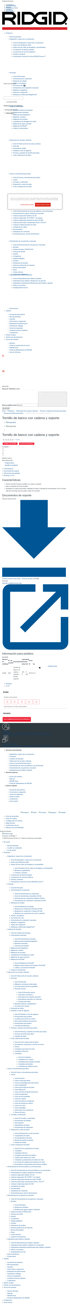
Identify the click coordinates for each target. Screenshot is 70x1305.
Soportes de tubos (20, 1036)
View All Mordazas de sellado (24, 906)
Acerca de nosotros (12, 339)
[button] (35, 1)
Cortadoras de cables (20, 227)
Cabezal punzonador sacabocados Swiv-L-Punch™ (30, 222)
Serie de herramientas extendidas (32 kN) (28, 896)
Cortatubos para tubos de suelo (25, 1049)
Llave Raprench (20, 1089)
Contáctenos (13, 332)
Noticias (12, 343)
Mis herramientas (15, 317)
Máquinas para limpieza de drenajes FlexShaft (30, 965)
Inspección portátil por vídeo (22, 45)
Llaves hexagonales (21, 1094)
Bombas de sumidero (21, 1207)
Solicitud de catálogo (16, 326)
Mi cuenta (7, 842)
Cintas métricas (18, 272)
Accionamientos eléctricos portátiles (26, 986)
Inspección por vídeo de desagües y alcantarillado (29, 47)
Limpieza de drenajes (16, 106)
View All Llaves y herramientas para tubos (26, 177)
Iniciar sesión (13, 801)
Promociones (13, 308)
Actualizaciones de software (18, 330)
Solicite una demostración (14, 337)
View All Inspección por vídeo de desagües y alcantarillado (34, 868)
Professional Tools (12, 8)
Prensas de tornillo (19, 251)
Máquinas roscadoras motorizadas (26, 984)
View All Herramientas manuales (25, 939)
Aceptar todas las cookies (43, 204)
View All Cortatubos (24, 1057)
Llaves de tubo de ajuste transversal (26, 1092)
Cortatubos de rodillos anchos (28, 1066)
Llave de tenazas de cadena (24, 1103)
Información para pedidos (12, 473)
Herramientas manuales (21, 112)
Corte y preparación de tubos (22, 186)
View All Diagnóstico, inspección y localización (28, 43)
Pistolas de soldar (20, 1142)
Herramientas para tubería (23, 1023)
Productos (9, 33)
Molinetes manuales (21, 943)
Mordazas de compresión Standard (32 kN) (28, 909)
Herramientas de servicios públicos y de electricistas (26, 765)
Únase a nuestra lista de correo (19, 345)
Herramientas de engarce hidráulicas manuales (28, 213)
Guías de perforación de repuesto (24, 265)
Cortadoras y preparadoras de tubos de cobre (29, 1160)
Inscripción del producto (17, 314)
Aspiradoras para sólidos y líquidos (20, 275)
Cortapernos (17, 256)
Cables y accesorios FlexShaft (25, 967)
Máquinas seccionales (20, 119)
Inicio (4, 411)
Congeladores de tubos (22, 1135)
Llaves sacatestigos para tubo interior (27, 1083)
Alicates (15, 261)
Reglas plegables (19, 258)
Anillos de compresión (20, 92)
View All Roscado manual (26, 992)
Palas (15, 270)
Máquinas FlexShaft (20, 126)
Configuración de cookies (14, 821)
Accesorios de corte (19, 85)
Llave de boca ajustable (22, 1096)
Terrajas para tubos (24, 1001)
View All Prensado (19, 76)
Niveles (15, 254)
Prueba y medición (19, 54)
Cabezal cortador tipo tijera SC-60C (24, 225)
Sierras (17, 1046)
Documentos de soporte (11, 471)
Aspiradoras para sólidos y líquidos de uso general (29, 281)
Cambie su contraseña (14, 848)
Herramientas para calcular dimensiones (26, 234)
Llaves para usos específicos (24, 1110)
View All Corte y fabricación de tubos (26, 1042)
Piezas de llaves (20, 1112)
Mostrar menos (7, 458)
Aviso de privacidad (12, 816)
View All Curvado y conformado (25, 1118)
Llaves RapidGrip (21, 1085)
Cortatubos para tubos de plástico (25, 1155)
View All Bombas (20, 1205)
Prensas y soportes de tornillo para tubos (26, 153)
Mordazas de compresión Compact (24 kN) (28, 911)
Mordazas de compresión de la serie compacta (30, 913)
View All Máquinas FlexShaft (24, 963)
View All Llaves (20, 1078)
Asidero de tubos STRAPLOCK (23, 249)
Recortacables (18, 229)
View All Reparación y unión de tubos (27, 1133)
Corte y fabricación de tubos (22, 155)
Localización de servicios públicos (24, 52)
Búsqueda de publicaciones (18, 323)
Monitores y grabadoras (22, 870)
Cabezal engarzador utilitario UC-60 (24, 215)
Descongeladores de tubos (23, 1138)
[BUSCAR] (52, 399)
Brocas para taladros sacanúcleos (26, 1021)
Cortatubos (18, 1053)
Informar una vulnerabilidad (15, 827)
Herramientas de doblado (23, 1120)
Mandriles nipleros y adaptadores (25, 1004)
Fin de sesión (11, 850)
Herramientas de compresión (22, 79)
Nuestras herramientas (14, 750)
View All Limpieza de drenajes (23, 110)
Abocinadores (19, 1123)
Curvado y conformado (20, 182)
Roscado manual (20, 988)
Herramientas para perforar (23, 1016)
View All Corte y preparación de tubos (27, 1148)
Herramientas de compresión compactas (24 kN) (30, 900)
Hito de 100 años (15, 352)
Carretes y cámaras (21, 872)
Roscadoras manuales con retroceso (30, 999)
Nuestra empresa (12, 772)
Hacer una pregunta (26, 443)
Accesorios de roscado (22, 1006)
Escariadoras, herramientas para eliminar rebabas (31, 1164)
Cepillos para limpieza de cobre (25, 1157)
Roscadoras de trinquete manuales (29, 997)
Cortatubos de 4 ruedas (25, 1059)
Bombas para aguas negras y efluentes (27, 1209)
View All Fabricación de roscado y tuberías (27, 144)
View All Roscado (20, 982)
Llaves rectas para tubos (22, 1080)
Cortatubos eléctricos (21, 1051)
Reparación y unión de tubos (22, 184)
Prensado (12, 73)
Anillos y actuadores (19, 83)
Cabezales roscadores (25, 994)
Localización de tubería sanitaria (23, 49)
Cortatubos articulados (25, 1064)
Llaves (15, 180)
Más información (7, 460)
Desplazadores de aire (20, 287)
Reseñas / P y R (9, 475)
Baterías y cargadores (20, 90)
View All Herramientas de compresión (27, 894)
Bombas (16, 247)
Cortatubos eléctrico (21, 1153)
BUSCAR (6, 408)
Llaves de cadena (20, 1098)
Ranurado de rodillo (19, 148)
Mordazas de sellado (20, 81)
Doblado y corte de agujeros (22, 150)
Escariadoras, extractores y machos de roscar (29, 1044)
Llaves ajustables (20, 1108)
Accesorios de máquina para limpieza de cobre (30, 1162)
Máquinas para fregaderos (21, 114)
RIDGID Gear (13, 347)
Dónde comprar (11, 335)
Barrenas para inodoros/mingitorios (26, 941)
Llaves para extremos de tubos (24, 1087)
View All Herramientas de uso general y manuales (29, 245)
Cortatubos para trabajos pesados (29, 1062)
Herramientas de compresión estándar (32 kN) (29, 898)
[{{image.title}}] (11, 422)
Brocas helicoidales (19, 267)
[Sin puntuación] (9, 439)
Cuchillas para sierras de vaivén (25, 1019)
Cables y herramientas (20, 128)
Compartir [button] (5, 447)
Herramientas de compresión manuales (26, 88)
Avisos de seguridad (16, 328)
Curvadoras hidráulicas (22, 1025)
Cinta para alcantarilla (22, 946)
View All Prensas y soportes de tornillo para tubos (31, 1031)
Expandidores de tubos (22, 1125)
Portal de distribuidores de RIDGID (20, 350)
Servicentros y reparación (17, 321)
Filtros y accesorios (19, 285)
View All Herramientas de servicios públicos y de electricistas (33, 211)
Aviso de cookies (11, 818)
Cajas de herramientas (18, 1237)
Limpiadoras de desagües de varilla (24, 121)
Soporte (8, 311)
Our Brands (9, 10)
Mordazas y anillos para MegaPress (25, 94)
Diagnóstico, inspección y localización (21, 39)
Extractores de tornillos (20, 263)
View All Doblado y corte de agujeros (26, 1014)
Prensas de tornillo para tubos (24, 1034)
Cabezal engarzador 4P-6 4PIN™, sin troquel (27, 218)
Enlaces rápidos (11, 785)
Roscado (16, 146)
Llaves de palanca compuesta (24, 1101)
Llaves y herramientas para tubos (20, 174)
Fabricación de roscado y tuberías (20, 140)
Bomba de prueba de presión (24, 1140)
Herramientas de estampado (24, 1127)
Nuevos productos (15, 37)
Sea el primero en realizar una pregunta (17, 719)
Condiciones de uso (12, 825)
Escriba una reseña (10, 443)
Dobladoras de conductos (21, 231)
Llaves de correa (20, 1105)
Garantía (12, 319)
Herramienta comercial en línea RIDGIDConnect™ (29, 56)
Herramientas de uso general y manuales (22, 241)
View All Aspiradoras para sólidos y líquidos (27, 278)
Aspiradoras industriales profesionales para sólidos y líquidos (33, 283)
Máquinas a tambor (19, 117)
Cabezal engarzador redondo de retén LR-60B (28, 220)
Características (8, 468)
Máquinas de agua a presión (22, 124)
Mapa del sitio (10, 823)
